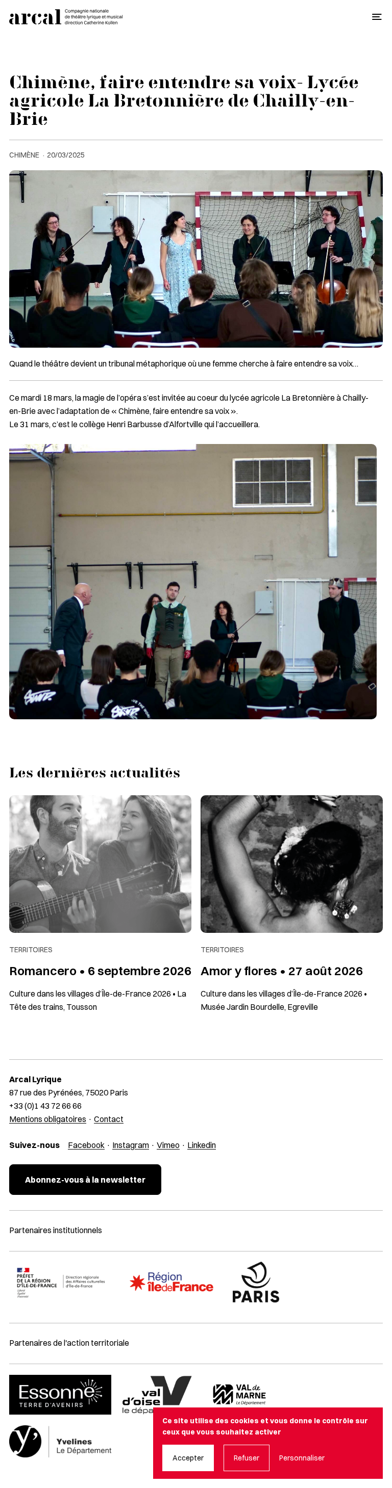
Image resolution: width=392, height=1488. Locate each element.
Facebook (86, 1145)
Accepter (188, 1458)
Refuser (246, 1458)
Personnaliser (302, 1458)
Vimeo (168, 1145)
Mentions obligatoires (47, 1119)
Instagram (130, 1145)
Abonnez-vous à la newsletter (85, 1179)
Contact (109, 1119)
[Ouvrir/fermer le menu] (377, 17)
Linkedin (201, 1145)
